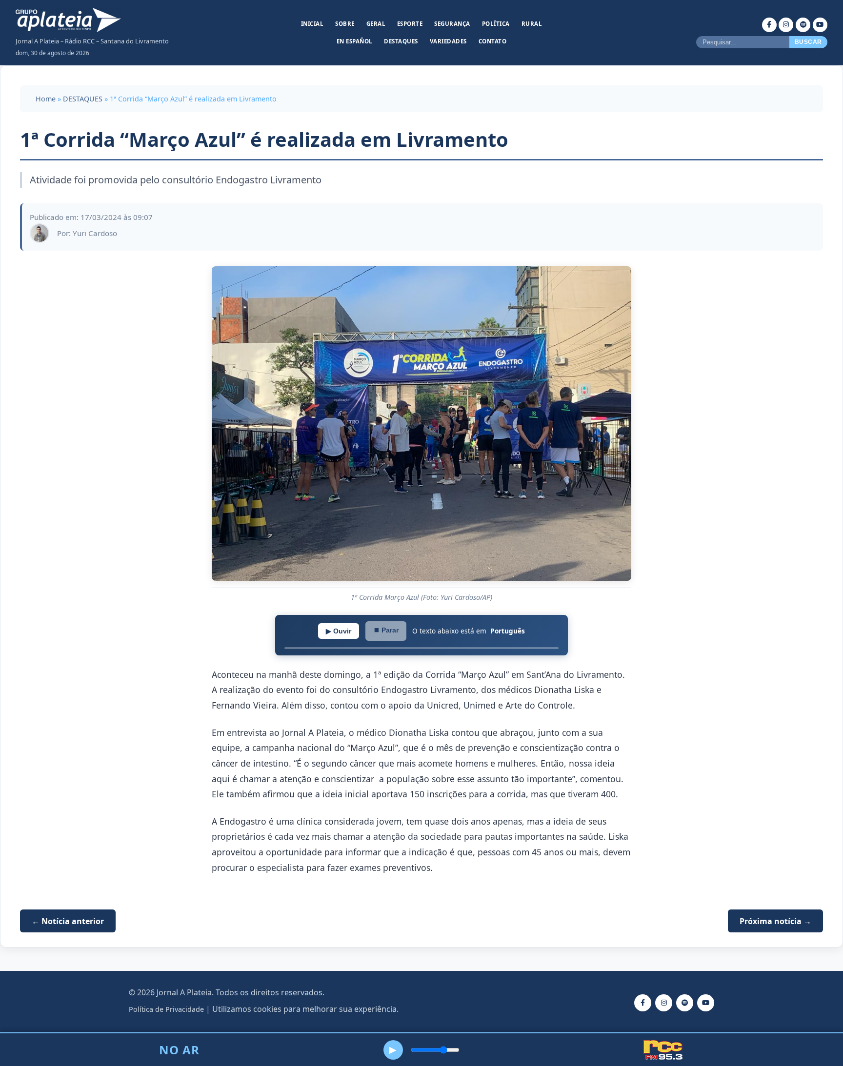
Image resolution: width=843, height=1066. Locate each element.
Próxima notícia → (775, 920)
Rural (532, 23)
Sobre (345, 23)
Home (46, 98)
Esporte (410, 23)
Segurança (452, 23)
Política (496, 23)
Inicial (312, 23)
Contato (493, 41)
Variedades (448, 41)
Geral (376, 23)
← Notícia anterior (68, 920)
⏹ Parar (386, 630)
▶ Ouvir (338, 631)
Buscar (808, 42)
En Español (355, 41)
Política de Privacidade (166, 1009)
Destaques (401, 41)
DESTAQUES (82, 98)
